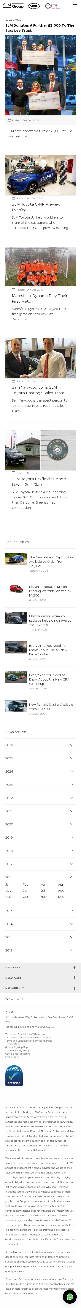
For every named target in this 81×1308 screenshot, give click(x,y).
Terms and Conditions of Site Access (25, 1034)
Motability (14, 988)
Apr (60, 884)
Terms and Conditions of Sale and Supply (28, 1037)
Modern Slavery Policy (17, 1050)
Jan (7, 884)
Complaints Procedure (17, 1053)
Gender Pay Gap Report (18, 1047)
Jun (25, 890)
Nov (44, 897)
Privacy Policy (13, 1044)
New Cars (13, 967)
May (8, 890)
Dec (61, 897)
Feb (26, 884)
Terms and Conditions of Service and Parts (28, 1040)
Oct (26, 897)
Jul (43, 890)
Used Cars (13, 977)
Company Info (16, 999)
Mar (43, 884)
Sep (8, 897)
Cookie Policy (12, 1057)
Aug (61, 890)
